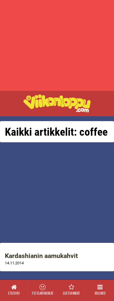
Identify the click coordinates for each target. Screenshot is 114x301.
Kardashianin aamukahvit (41, 256)
